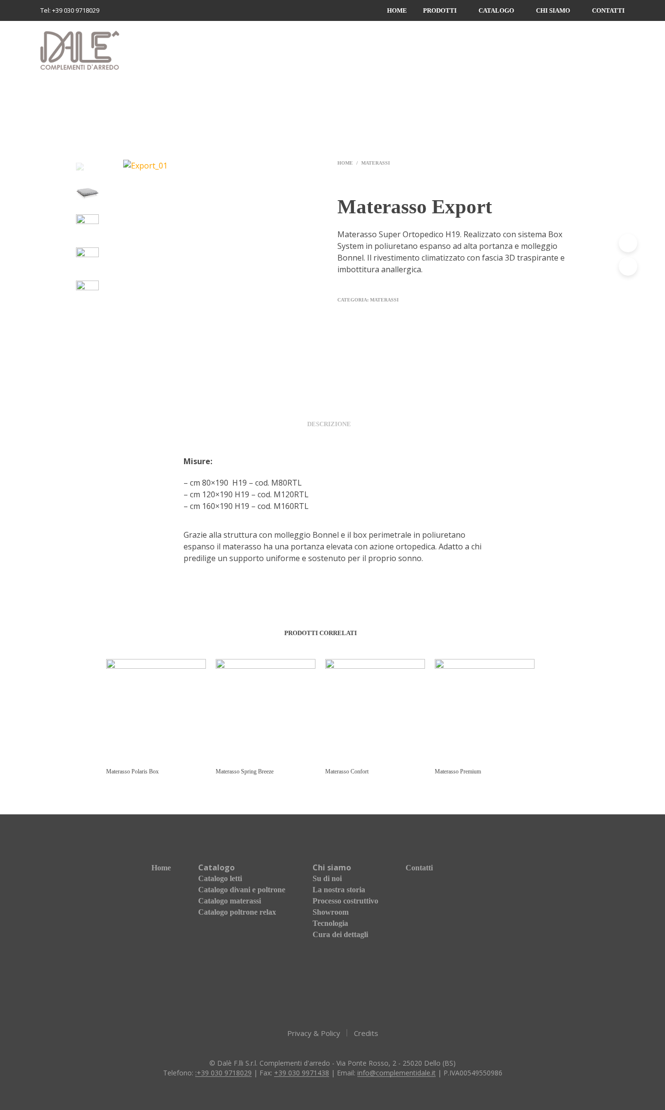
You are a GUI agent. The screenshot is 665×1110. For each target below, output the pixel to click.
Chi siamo (553, 10)
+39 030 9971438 (301, 1073)
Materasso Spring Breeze (245, 771)
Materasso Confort (347, 771)
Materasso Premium (458, 771)
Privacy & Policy (313, 1033)
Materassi (375, 163)
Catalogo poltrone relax (237, 912)
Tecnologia (330, 923)
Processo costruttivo (345, 901)
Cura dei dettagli (340, 934)
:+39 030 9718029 (223, 1073)
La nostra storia (339, 889)
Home (397, 10)
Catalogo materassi (229, 901)
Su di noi (327, 878)
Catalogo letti (220, 878)
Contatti (608, 10)
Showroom (331, 912)
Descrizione (329, 424)
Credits (366, 1033)
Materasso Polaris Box (132, 771)
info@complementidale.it (396, 1073)
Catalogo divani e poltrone (241, 889)
